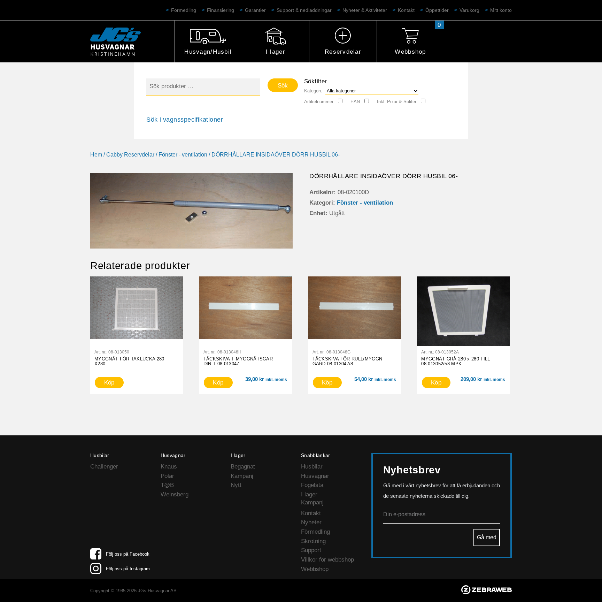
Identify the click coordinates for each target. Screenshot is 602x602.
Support (311, 550)
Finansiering (220, 10)
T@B (167, 485)
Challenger (104, 466)
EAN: (355, 101)
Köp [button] (218, 382)
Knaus (169, 466)
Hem (96, 155)
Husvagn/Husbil (208, 51)
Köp (109, 382)
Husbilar (312, 466)
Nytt (236, 485)
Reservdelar (343, 51)
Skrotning (313, 541)
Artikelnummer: (319, 101)
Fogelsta (312, 485)
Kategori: (313, 90)
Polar (167, 476)
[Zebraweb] (486, 592)
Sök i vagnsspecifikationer (184, 119)
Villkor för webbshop (327, 559)
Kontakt (406, 10)
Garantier (255, 10)
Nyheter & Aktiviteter (364, 10)
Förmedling (183, 10)
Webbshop (410, 51)
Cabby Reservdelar (130, 155)
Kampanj (242, 476)
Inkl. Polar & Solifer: (397, 101)
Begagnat (243, 466)
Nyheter (311, 522)
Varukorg (469, 10)
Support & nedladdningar (304, 10)
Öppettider (437, 10)
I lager (275, 51)
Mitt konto (501, 10)
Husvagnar (315, 476)
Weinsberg (174, 494)
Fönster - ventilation (183, 155)
